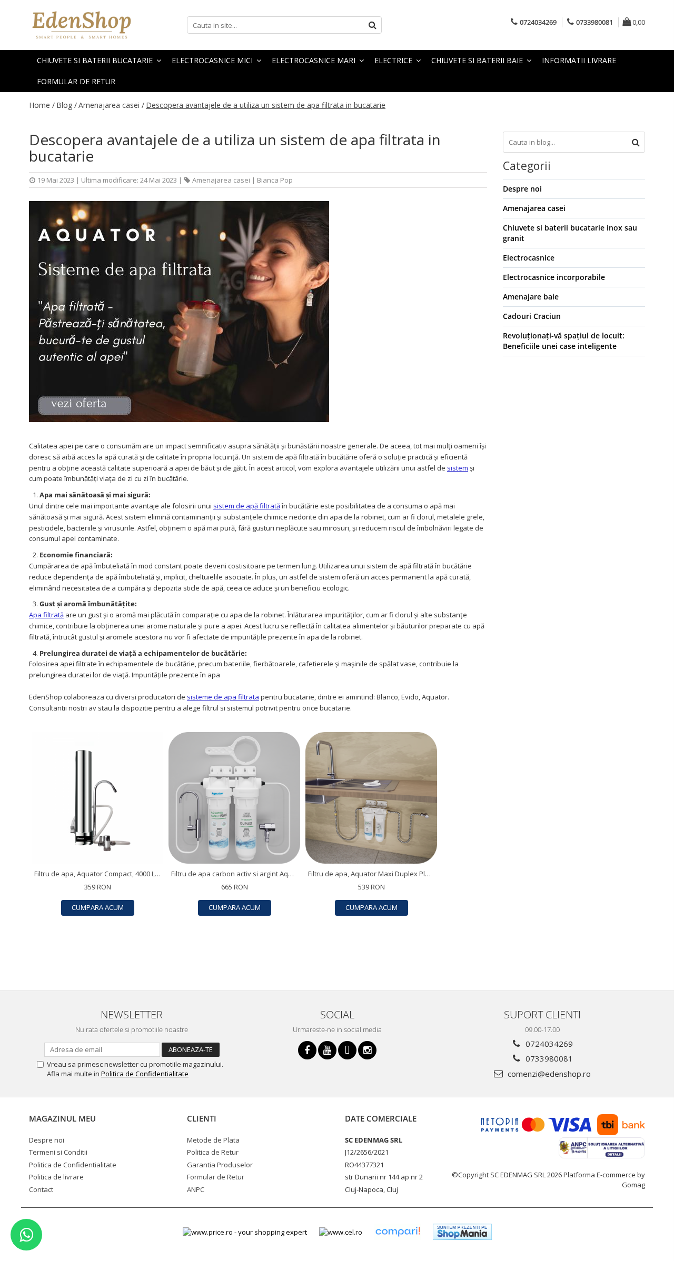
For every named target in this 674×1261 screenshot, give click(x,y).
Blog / (66, 105)
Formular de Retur (76, 81)
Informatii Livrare (579, 60)
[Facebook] (307, 1050)
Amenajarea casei (221, 180)
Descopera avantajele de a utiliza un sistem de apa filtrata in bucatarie (265, 105)
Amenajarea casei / (111, 105)
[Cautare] (372, 25)
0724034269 (548, 1043)
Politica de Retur (213, 1152)
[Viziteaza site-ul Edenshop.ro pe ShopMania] (462, 1232)
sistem (457, 468)
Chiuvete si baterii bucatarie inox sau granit (570, 233)
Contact (41, 1189)
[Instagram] (367, 1050)
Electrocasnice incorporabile (554, 277)
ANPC (195, 1189)
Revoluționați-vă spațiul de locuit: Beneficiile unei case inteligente (564, 341)
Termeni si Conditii (58, 1152)
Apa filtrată (46, 614)
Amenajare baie (531, 297)
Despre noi (522, 189)
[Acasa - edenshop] (81, 25)
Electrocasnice (528, 258)
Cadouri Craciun (532, 316)
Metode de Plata (213, 1140)
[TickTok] (347, 1050)
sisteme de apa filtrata (223, 697)
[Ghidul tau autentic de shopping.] (397, 1232)
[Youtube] (327, 1050)
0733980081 (548, 1058)
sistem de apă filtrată (246, 506)
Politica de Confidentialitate (145, 1073)
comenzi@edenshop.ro (548, 1073)
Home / (42, 105)
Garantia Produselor (220, 1164)
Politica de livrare (56, 1177)
